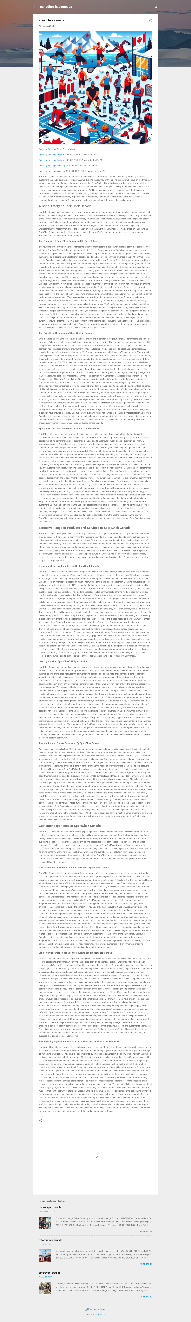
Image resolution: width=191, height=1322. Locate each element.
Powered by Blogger (97, 1309)
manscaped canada (50, 1207)
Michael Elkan (101, 1315)
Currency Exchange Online (51, 149)
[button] (150, 21)
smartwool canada (49, 1272)
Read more (146, 1231)
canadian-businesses (56, 7)
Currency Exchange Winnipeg (52, 165)
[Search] (156, 7)
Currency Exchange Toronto (51, 154)
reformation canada (50, 1240)
